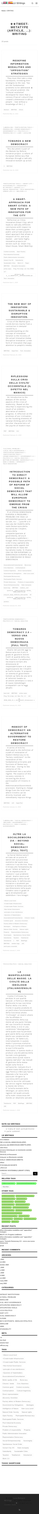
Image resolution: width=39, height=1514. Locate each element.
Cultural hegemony (8, 1204)
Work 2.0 (14, 1221)
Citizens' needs (8, 1383)
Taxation (6, 1455)
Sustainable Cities (30, 1218)
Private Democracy (8, 1210)
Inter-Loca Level (27, 1408)
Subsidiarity (18, 1218)
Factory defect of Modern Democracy (16, 1401)
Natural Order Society (11, 1412)
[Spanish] (11, 2)
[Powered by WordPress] (15, 1503)
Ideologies (30, 1405)
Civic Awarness (21, 1198)
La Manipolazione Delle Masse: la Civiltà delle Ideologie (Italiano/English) (19, 982)
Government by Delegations (13, 1405)
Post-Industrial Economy (20, 1207)
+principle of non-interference (13, 1369)
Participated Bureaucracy (25, 1415)
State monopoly (7, 1218)
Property (27, 1430)
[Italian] (8, 2)
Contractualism (20, 1201)
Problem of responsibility (23, 1210)
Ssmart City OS (24, 1215)
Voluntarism (27, 1455)
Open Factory (6, 1207)
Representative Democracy (13, 1437)
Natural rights (27, 1412)
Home (4, 11)
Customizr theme (10, 1504)
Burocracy (24, 1380)
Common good (8, 1387)
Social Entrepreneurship (9, 1215)
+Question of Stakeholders (12, 1373)
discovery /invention (10, 1398)
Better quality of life (8, 1198)
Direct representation (22, 1204)
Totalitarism (6, 1221)
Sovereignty (27, 1441)
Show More (6, 1186)
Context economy (7, 1201)
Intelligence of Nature (10, 1408)
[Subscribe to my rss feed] (19, 1510)
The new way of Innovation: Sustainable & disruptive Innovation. (19, 310)
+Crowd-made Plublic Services (14, 1362)
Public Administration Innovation (12, 1212)
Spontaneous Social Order (12, 1444)
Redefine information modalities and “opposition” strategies (19, 67)
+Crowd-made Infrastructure (13, 1358)
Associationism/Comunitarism (26, 1183)
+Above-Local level (8, 1183)
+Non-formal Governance (12, 1366)
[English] (4, 2)
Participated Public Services (13, 1419)
